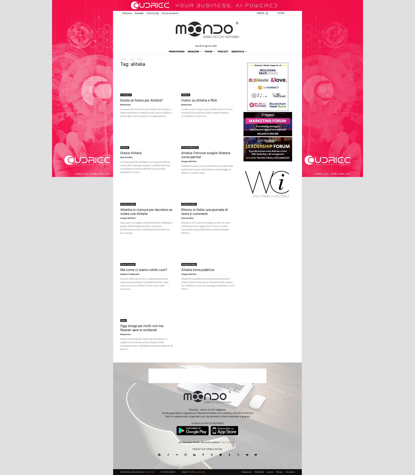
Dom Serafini (126, 157)
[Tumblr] (229, 455)
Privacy (279, 472)
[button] (262, 13)
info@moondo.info (196, 472)
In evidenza (126, 95)
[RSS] (212, 455)
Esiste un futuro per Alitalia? (141, 100)
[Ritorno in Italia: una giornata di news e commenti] (207, 193)
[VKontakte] (247, 455)
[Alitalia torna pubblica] (207, 253)
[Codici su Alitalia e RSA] (207, 83)
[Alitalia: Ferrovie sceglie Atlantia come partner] (207, 136)
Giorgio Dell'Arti (188, 161)
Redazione (125, 104)
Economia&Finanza (190, 147)
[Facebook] (168, 455)
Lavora (270, 472)
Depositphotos (228, 442)
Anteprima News (128, 204)
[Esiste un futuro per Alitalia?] (146, 83)
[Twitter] (238, 455)
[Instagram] (185, 455)
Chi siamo (290, 472)
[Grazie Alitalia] (146, 136)
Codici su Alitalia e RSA (199, 100)
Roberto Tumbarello (129, 274)
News (123, 320)
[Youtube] (255, 455)
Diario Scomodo (128, 264)
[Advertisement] (207, 376)
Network (185, 95)
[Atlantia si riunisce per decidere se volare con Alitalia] (146, 193)
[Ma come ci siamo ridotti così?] (146, 253)
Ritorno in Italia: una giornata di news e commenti (204, 212)
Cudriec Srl (149, 472)
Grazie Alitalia (131, 153)
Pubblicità (259, 472)
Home (124, 59)
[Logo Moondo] (207, 30)
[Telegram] (220, 455)
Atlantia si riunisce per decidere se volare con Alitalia (146, 212)
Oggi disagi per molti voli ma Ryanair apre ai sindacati (141, 328)
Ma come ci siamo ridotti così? (143, 270)
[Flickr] (177, 455)
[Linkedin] (194, 455)
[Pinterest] (203, 455)
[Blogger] (159, 455)
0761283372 (170, 472)
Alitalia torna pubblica (197, 270)
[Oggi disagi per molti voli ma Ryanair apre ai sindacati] (146, 309)
